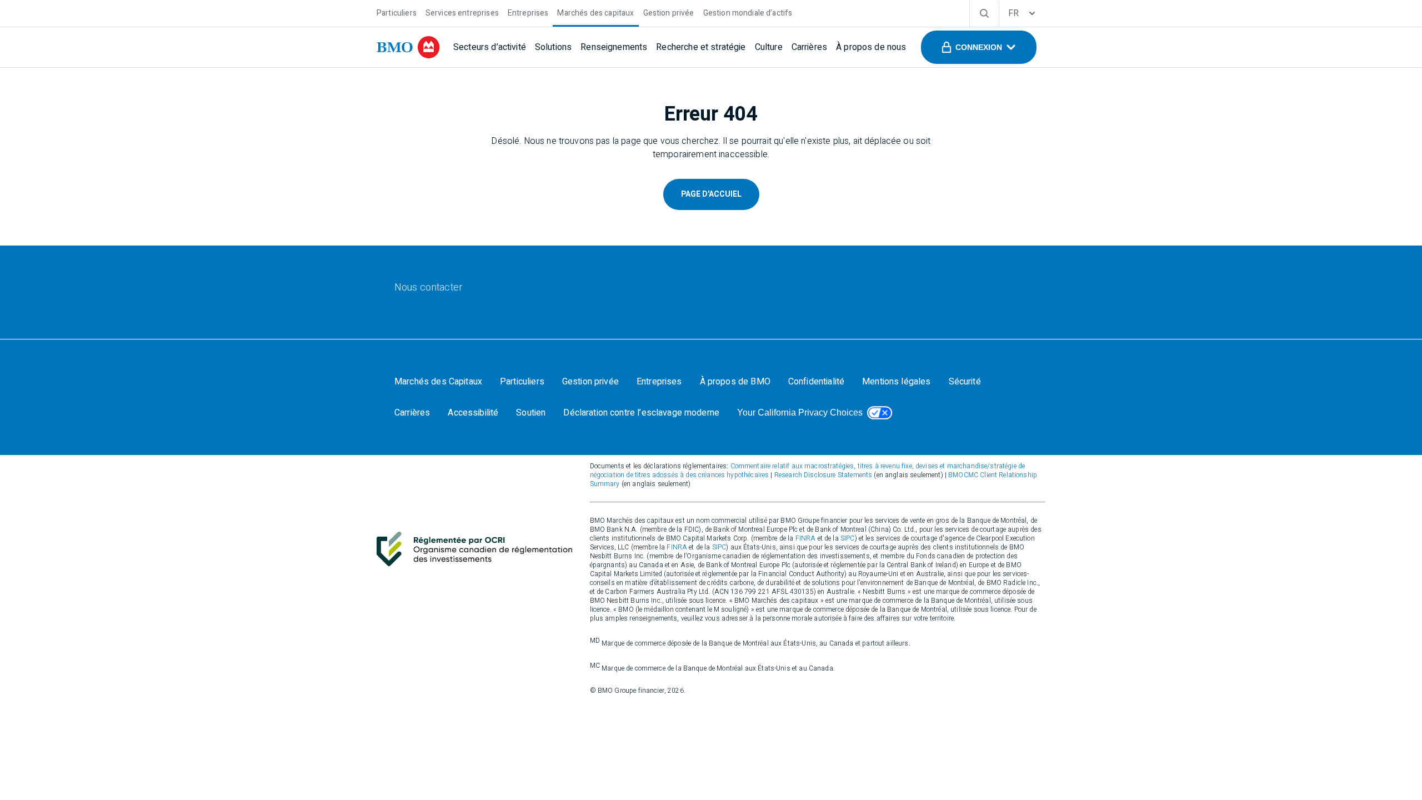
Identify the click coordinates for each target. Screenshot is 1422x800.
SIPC (847, 538)
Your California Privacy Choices (800, 412)
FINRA (805, 538)
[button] (979, 47)
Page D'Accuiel (711, 194)
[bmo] (408, 47)
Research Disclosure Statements (823, 475)
